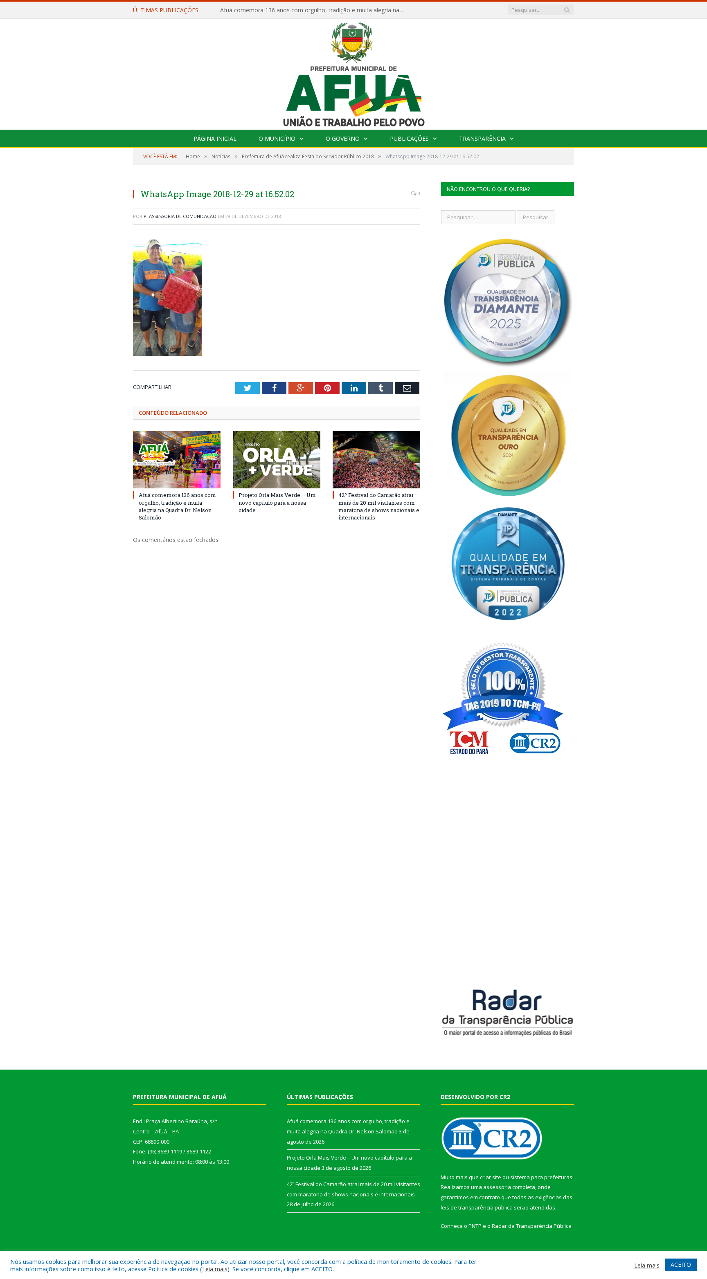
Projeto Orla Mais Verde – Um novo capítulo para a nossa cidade (306, 10)
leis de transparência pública (477, 1207)
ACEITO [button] (681, 1264)
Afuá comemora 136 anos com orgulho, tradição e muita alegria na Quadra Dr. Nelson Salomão (177, 506)
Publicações (409, 138)
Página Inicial (215, 138)
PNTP (475, 1226)
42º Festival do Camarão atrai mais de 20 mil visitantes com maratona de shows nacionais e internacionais (378, 506)
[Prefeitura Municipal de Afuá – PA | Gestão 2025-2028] (353, 72)
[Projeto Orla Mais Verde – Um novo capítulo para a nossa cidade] (276, 459)
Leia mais (214, 1268)
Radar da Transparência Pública (532, 1226)
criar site (490, 1177)
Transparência (482, 138)
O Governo (343, 138)
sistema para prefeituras (541, 1177)
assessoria (497, 1187)
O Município (277, 138)
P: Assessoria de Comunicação (180, 216)
